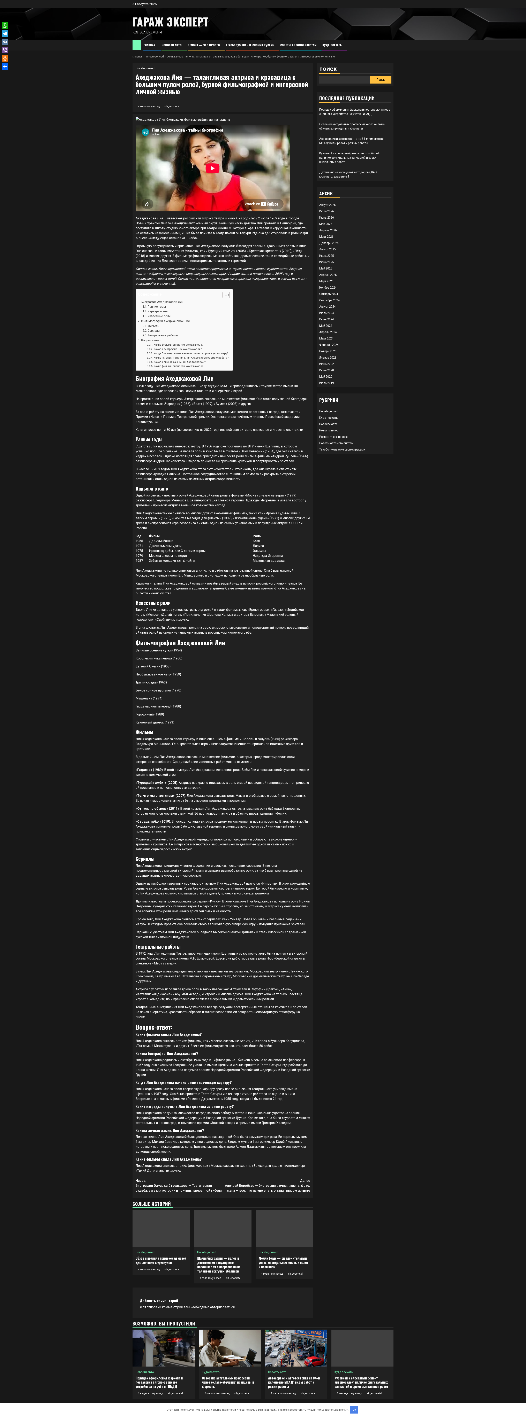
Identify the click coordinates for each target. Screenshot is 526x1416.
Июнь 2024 (326, 319)
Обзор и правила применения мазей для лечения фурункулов (161, 1260)
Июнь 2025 (326, 262)
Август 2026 (327, 204)
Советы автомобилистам (298, 45)
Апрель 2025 (328, 274)
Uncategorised (145, 68)
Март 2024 (326, 338)
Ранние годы (157, 306)
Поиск (328, 69)
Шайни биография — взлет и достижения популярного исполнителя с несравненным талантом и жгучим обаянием (218, 1264)
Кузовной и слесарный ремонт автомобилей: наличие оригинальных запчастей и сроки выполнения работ (349, 158)
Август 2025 (327, 249)
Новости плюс (328, 430)
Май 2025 (325, 268)
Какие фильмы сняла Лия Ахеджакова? (178, 344)
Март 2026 (326, 236)
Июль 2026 (326, 211)
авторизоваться (222, 1307)
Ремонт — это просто (204, 45)
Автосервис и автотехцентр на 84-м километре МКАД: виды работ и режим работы (294, 1382)
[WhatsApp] (5, 25)
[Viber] (5, 50)
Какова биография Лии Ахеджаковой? (178, 349)
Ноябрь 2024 (328, 287)
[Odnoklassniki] (5, 58)
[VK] (5, 42)
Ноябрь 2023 (328, 351)
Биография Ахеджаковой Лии (162, 302)
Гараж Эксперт (170, 21)
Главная (149, 45)
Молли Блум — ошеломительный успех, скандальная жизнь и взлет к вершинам (283, 1262)
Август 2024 (327, 306)
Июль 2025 (326, 255)
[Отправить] (5, 66)
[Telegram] (5, 34)
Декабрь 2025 (329, 243)
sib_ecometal (172, 106)
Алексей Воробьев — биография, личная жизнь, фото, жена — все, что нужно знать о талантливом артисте (267, 1185)
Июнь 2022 (326, 364)
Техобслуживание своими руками (250, 45)
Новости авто (171, 45)
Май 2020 (325, 376)
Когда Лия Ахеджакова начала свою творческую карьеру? (191, 353)
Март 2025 (326, 281)
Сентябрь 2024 (329, 300)
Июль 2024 (326, 313)
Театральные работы (163, 335)
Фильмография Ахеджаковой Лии (165, 321)
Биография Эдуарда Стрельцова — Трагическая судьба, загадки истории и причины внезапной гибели (179, 1185)
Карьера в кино (158, 311)
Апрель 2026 (328, 230)
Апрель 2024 (328, 332)
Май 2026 (325, 224)
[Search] (390, 45)
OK (354, 1409)
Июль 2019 (326, 383)
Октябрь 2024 (328, 294)
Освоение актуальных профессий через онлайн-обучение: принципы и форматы (228, 1382)
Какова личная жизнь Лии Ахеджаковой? (180, 361)
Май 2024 (325, 325)
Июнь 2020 (326, 370)
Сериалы (154, 331)
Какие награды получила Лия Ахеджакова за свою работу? (191, 357)
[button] (224, 295)
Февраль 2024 (329, 344)
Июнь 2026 (326, 217)
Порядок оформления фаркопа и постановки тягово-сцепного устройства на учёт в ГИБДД (159, 1382)
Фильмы (153, 326)
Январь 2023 (327, 357)
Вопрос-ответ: (151, 340)
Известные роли (159, 316)
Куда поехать (332, 45)
